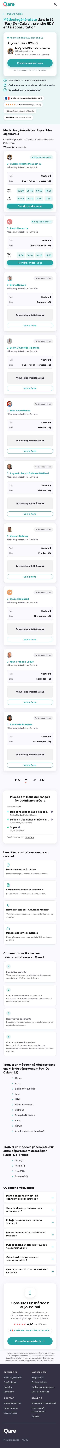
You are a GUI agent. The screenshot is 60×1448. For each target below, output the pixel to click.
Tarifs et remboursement (43, 1387)
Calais (18, 1078)
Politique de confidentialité (44, 1403)
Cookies (35, 1416)
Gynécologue (10, 1382)
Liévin (18, 1099)
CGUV (25, 1440)
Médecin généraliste (13, 1377)
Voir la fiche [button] (30, 325)
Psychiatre (9, 1391)
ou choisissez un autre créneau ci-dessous (30, 70)
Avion (18, 1120)
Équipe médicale (39, 1382)
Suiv (42, 780)
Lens (17, 1093)
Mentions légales (11, 1440)
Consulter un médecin (28, 1341)
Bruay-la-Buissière (25, 1115)
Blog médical (37, 1377)
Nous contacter (11, 1408)
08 (34, 780)
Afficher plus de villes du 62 (29, 1131)
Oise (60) (20, 1170)
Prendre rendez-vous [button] (30, 206)
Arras (18, 1083)
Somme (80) (21, 1176)
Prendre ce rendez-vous (30, 63)
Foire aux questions (12, 1403)
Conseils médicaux (40, 1391)
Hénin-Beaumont (24, 1104)
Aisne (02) (20, 1160)
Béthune (19, 1109)
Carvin (18, 1125)
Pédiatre (8, 1387)
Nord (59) (20, 1165)
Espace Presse (10, 1413)
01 (26, 780)
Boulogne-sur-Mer (25, 1088)
